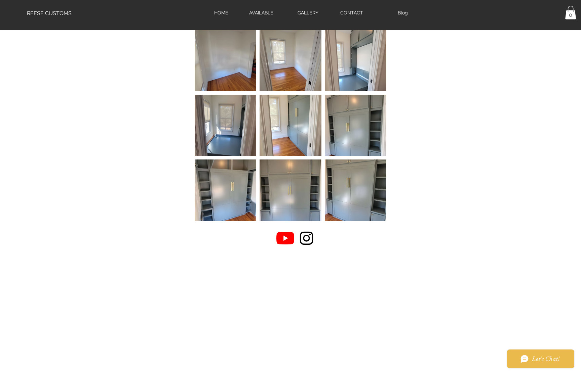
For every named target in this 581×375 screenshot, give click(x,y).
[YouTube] (285, 238)
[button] (570, 12)
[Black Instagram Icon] (306, 238)
